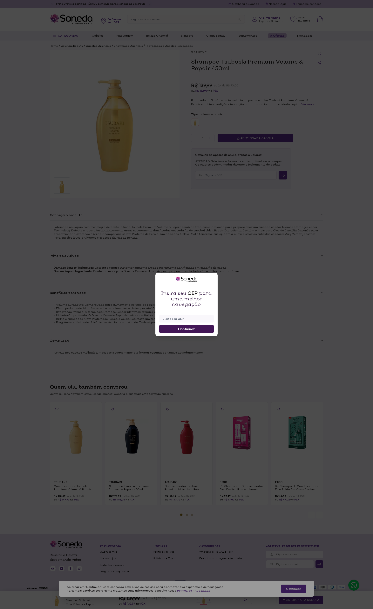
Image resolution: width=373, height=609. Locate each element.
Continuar (186, 329)
